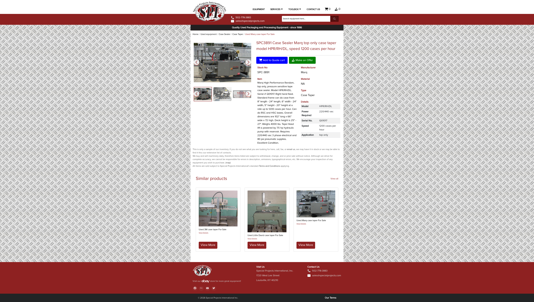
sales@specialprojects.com (250, 21)
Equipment (259, 9)
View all (334, 179)
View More (208, 245)
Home (195, 34)
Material (305, 79)
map (228, 163)
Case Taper (237, 34)
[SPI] (202, 272)
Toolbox (293, 9)
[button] (248, 62)
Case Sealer (224, 34)
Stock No (262, 67)
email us (291, 149)
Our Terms (330, 298)
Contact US (313, 9)
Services (275, 9)
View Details (203, 233)
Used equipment (209, 34)
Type (303, 90)
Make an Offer (304, 60)
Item (259, 79)
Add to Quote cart (273, 60)
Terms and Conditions (269, 166)
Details (304, 102)
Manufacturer (308, 67)
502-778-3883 (243, 17)
